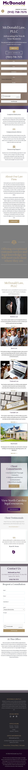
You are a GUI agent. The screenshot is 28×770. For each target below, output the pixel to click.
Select (14, 77)
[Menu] (2, 11)
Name (14, 61)
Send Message (14, 101)
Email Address (14, 71)
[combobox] (14, 79)
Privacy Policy (14, 745)
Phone (14, 66)
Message (14, 82)
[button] (12, 561)
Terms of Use (6, 745)
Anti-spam (22, 745)
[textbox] (12, 79)
